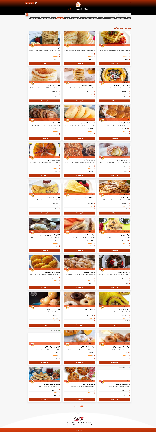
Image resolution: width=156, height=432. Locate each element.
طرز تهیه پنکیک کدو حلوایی (123, 384)
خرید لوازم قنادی (29, 3)
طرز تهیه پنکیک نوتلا (89, 235)
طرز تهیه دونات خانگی (89, 309)
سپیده (57, 119)
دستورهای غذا (86, 424)
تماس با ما (80, 424)
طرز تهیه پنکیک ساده (89, 48)
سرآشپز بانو (126, 45)
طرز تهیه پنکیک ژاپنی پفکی (88, 123)
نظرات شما (75, 424)
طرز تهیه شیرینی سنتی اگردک (52, 272)
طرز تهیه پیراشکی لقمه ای (53, 309)
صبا (58, 45)
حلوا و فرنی (83, 18)
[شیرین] (67, 156)
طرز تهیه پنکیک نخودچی (53, 197)
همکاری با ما (61, 424)
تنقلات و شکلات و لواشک (92, 18)
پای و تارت (101, 18)
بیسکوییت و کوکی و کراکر (110, 18)
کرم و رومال (67, 18)
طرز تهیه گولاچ (56, 123)
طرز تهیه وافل (126, 48)
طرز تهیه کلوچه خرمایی (89, 384)
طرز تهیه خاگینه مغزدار (54, 160)
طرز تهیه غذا (115, 63)
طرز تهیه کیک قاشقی (124, 197)
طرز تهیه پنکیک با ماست (88, 85)
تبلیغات (66, 424)
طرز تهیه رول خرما (125, 235)
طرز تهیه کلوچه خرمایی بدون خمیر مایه (50, 235)
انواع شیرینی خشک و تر (121, 18)
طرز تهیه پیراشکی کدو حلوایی (52, 347)
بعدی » (75, 406)
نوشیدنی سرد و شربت (45, 18)
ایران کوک (71, 9)
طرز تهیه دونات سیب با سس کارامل (121, 347)
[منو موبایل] (130, 3)
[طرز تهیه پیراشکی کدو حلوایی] (55, 330)
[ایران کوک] (78, 5)
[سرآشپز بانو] (102, 44)
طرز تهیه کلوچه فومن (89, 160)
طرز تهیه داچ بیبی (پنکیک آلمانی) (121, 85)
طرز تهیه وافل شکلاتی (124, 272)
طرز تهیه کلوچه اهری (124, 123)
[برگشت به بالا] (78, 412)
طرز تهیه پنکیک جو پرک (54, 48)
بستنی (129, 18)
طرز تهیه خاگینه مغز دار (123, 309)
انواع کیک (53, 18)
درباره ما (70, 424)
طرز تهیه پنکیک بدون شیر (53, 85)
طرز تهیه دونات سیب (89, 272)
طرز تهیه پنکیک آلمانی (89, 197)
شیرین (92, 157)
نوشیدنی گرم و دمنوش (34, 18)
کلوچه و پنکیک (60, 18)
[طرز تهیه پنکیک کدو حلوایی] (124, 367)
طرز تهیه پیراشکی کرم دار (123, 160)
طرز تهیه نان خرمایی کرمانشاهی (52, 384)
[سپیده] (32, 119)
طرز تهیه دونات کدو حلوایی (88, 347)
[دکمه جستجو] (27, 14)
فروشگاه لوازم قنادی (93, 424)
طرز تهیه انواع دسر (75, 18)
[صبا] (32, 44)
